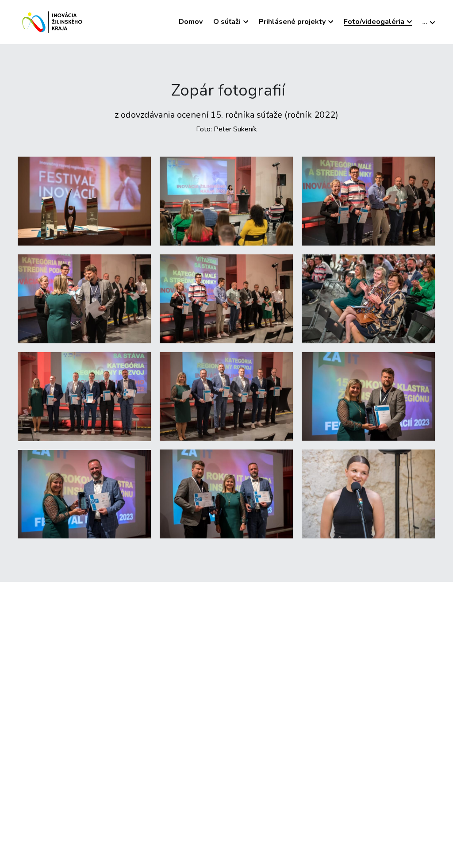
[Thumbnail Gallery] (84, 201)
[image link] (53, 21)
